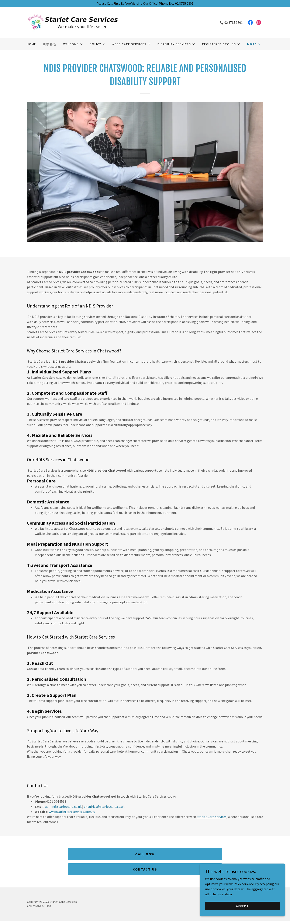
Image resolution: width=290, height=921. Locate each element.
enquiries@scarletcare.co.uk (104, 806)
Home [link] (31, 44)
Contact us (145, 869)
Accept (242, 906)
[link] (86, 22)
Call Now (145, 854)
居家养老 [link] (49, 44)
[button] (73, 44)
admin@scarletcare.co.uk (63, 806)
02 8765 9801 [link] (233, 22)
